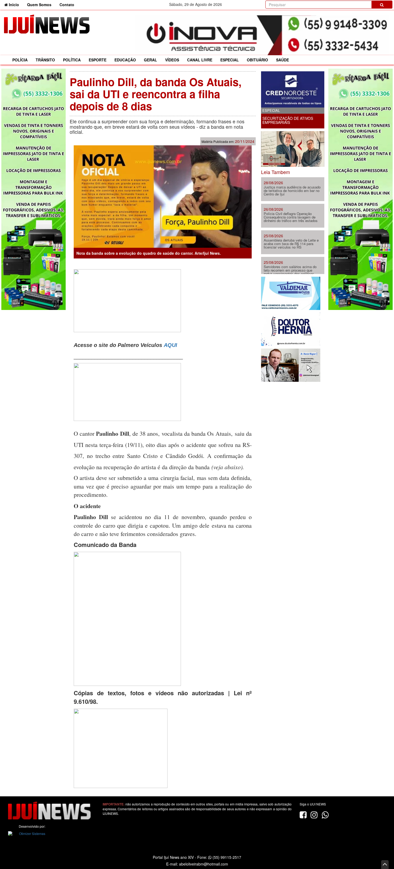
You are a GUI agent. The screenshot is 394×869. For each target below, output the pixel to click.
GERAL (150, 59)
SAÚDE (282, 59)
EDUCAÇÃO (125, 59)
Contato (67, 4)
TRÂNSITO (45, 59)
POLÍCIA (20, 59)
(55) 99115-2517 (226, 857)
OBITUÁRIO (257, 59)
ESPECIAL (229, 59)
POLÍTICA (72, 59)
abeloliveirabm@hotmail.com (203, 864)
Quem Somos (39, 4)
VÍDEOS (172, 59)
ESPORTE (97, 59)
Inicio (15, 4)
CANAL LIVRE (199, 59)
